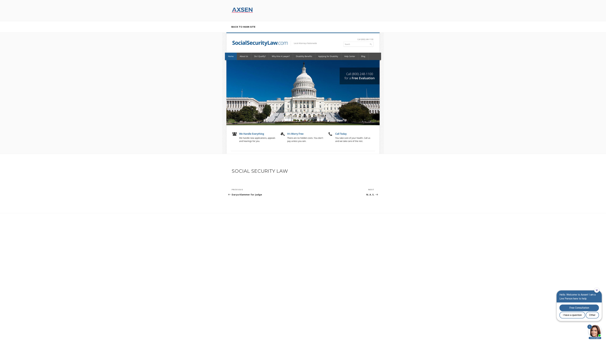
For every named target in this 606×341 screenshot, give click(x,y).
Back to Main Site (243, 26)
